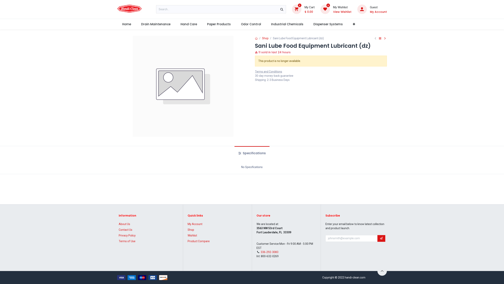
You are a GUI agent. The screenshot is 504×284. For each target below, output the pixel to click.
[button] (381, 238)
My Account (195, 224)
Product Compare (199, 241)
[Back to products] (380, 38)
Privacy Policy (127, 235)
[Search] (282, 9)
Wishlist (192, 235)
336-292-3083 (269, 252)
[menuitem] (126, 24)
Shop (265, 38)
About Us (124, 224)
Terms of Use (127, 241)
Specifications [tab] (254, 153)
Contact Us (125, 229)
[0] (296, 9)
